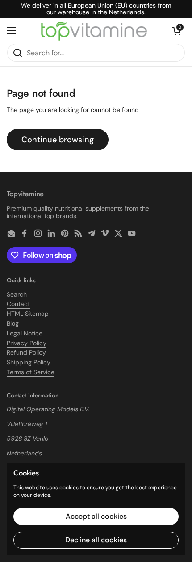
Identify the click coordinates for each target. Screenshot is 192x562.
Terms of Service (30, 372)
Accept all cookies (96, 516)
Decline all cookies (96, 540)
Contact (18, 304)
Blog (13, 323)
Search (17, 294)
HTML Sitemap (28, 314)
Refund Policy (26, 352)
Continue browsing (57, 139)
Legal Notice (24, 333)
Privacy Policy (26, 343)
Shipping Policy (28, 362)
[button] (176, 31)
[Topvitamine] (93, 31)
